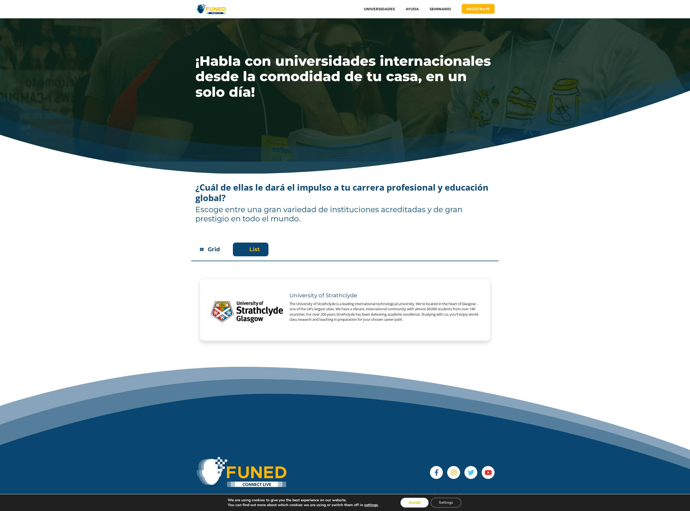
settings (371, 505)
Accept (414, 502)
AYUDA (412, 9)
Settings (446, 502)
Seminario (440, 9)
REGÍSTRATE (478, 9)
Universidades (379, 9)
